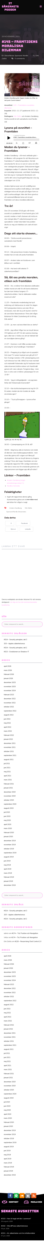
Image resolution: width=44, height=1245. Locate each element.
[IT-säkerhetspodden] (10, 7)
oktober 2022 (9, 707)
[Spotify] (16, 1195)
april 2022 (7, 727)
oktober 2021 (9, 751)
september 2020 (10, 804)
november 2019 (10, 845)
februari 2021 (9, 784)
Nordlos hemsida (13, 486)
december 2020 (10, 792)
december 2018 (10, 885)
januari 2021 (8, 788)
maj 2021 (7, 772)
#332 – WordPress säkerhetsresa (14, 1226)
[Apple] (27, 1195)
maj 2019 (7, 865)
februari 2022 (9, 735)
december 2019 (10, 841)
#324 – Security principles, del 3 (15, 640)
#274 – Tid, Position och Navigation (25, 933)
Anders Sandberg (15, 508)
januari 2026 (8, 678)
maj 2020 (7, 820)
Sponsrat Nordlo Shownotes (16, 512)
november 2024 (10, 690)
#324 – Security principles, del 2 (15, 648)
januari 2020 (8, 836)
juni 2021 (7, 768)
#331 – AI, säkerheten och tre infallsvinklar (18, 1233)
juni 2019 (7, 861)
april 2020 (7, 824)
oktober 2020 (9, 800)
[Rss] (33, 1195)
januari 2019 (8, 881)
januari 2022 (8, 739)
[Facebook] (10, 1195)
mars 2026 (8, 670)
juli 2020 (7, 812)
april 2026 (7, 666)
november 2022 (10, 703)
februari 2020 (9, 832)
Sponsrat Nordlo (21, 55)
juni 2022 (7, 719)
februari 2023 (9, 695)
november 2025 (10, 686)
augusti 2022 (9, 715)
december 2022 (10, 699)
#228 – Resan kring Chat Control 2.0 (28, 941)
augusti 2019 (9, 857)
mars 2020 (8, 828)
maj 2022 (7, 723)
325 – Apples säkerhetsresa (14, 644)
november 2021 (10, 747)
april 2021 (7, 776)
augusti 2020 (9, 808)
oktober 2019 (9, 849)
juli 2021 (7, 763)
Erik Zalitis (17, 116)
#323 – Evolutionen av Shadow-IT (16, 652)
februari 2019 (9, 877)
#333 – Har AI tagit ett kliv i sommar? (16, 1219)
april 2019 (7, 869)
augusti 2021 (9, 759)
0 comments (20, 58)
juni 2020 (7, 816)
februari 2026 (9, 674)
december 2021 (10, 743)
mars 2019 (8, 873)
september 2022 (10, 711)
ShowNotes (9, 55)
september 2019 (10, 853)
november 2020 (10, 796)
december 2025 (10, 682)
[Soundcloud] (22, 1195)
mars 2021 (8, 780)
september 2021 (10, 755)
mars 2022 (8, 731)
